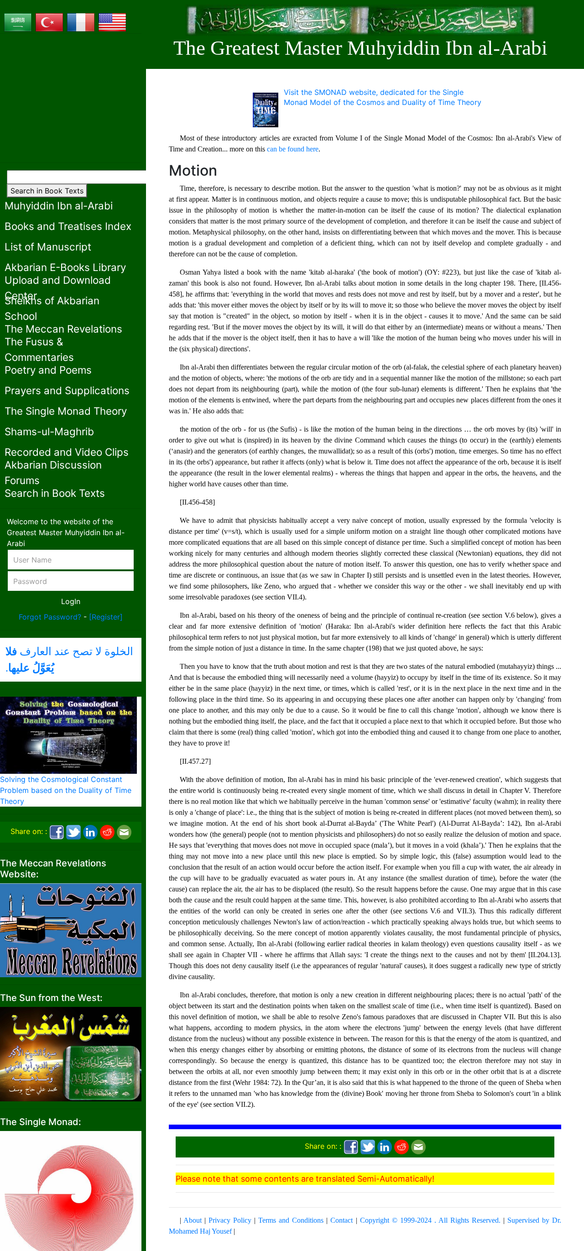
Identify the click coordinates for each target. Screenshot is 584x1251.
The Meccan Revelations (63, 329)
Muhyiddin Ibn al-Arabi (59, 205)
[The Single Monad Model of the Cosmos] (70, 1200)
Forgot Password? (50, 616)
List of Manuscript (48, 246)
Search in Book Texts (46, 190)
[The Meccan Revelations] (70, 929)
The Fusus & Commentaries (39, 349)
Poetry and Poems (48, 370)
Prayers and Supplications (67, 390)
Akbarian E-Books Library (65, 267)
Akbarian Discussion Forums (53, 472)
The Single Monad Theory (66, 411)
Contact (341, 1220)
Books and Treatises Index (68, 226)
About (192, 1220)
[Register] (106, 616)
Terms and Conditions (290, 1220)
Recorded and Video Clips (67, 452)
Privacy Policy (230, 1220)
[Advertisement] (70, 98)
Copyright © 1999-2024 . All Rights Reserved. (430, 1220)
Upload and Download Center (58, 288)
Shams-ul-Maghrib (49, 431)
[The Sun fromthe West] (70, 1053)
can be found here (292, 149)
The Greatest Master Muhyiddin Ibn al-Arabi (360, 47)
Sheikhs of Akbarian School (52, 308)
